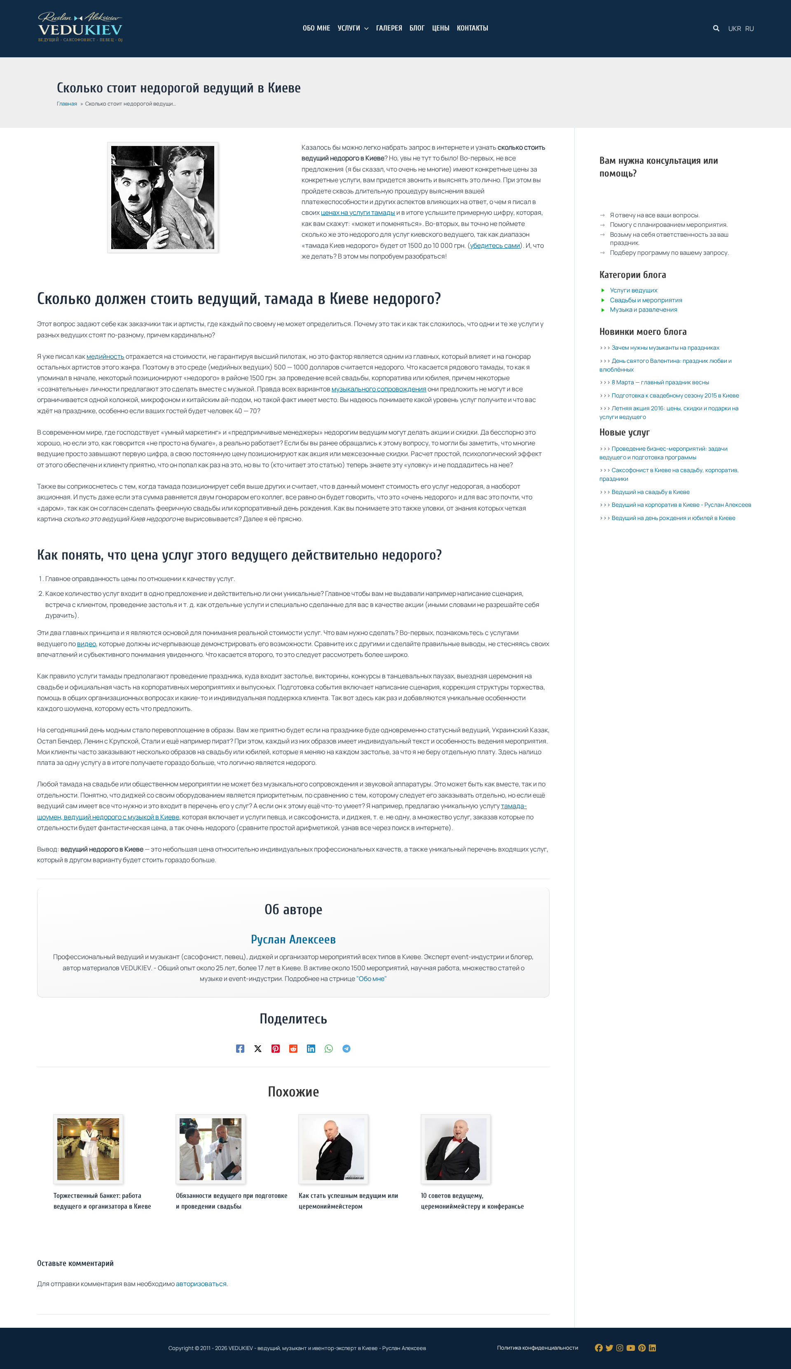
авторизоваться (201, 1283)
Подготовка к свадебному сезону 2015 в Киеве (675, 395)
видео (86, 643)
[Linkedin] (311, 1048)
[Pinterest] (275, 1048)
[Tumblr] (630, 1348)
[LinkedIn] (652, 1348)
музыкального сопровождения (379, 388)
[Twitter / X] (258, 1048)
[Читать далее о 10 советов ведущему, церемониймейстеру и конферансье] (455, 1148)
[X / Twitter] (609, 1348)
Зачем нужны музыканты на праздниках (665, 347)
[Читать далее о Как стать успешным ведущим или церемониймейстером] (333, 1148)
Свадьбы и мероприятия (646, 299)
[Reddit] (293, 1048)
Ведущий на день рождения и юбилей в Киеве (673, 517)
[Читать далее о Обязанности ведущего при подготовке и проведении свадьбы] (210, 1148)
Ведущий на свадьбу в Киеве (651, 491)
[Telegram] (346, 1048)
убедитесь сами (495, 245)
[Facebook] (240, 1048)
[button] (364, 28)
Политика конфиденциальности (537, 1347)
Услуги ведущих (634, 290)
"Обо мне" (371, 978)
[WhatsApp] (329, 1048)
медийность (105, 356)
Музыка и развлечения (643, 309)
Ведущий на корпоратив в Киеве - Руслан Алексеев (681, 504)
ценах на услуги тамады (358, 212)
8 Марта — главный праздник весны (660, 382)
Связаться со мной (682, 195)
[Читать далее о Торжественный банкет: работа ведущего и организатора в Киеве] (88, 1148)
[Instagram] (619, 1348)
